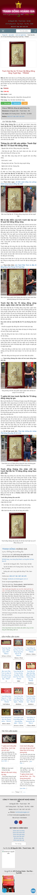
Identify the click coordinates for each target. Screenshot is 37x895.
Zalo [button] (25, 103)
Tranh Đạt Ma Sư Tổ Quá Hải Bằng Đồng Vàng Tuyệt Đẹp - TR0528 (18, 72)
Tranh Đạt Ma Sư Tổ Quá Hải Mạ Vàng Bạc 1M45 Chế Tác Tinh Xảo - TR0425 (18, 675)
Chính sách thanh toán (19, 832)
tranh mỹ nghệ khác (21, 35)
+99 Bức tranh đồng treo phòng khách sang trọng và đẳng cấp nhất (18, 183)
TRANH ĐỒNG (8, 548)
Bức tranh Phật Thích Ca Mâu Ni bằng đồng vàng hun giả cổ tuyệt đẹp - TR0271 (6, 675)
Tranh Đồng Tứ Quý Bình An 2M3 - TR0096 (31, 650)
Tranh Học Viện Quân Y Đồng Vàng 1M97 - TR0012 (6, 651)
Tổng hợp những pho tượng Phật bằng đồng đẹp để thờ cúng (18, 432)
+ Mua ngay (6, 103)
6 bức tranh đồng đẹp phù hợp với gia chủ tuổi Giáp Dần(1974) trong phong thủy (27, 749)
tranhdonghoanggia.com (22, 812)
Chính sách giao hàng (18, 834)
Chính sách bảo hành (18, 836)
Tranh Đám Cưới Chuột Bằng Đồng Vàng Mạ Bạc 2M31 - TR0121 (18, 720)
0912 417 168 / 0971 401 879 (15, 116)
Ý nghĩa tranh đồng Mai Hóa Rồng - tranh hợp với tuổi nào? (8, 748)
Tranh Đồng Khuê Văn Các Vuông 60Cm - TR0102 (6, 719)
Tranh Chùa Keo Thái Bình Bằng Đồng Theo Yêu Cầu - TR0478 (30, 699)
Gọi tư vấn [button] (17, 103)
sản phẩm (11, 35)
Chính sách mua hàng (18, 830)
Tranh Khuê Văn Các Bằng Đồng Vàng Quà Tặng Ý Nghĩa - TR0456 (18, 699)
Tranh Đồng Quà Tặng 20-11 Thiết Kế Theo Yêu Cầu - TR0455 (6, 699)
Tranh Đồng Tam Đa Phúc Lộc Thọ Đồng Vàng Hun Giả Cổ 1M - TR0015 (18, 651)
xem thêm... (5, 761)
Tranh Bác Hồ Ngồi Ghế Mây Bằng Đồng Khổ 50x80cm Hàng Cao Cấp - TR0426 (30, 675)
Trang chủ (5, 35)
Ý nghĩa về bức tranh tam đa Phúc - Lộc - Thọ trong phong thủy (27, 776)
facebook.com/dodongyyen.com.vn (18, 579)
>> (24, 792)
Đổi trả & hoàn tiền (19, 838)
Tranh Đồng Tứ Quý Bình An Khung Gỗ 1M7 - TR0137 (31, 720)
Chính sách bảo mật (18, 840)
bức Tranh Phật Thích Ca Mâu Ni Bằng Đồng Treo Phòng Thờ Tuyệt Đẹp (18, 266)
